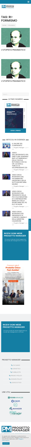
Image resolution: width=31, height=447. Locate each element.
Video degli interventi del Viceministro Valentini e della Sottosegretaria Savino (19, 179)
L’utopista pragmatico (13, 50)
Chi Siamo (16, 365)
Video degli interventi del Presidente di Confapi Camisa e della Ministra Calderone (19, 216)
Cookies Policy (16, 379)
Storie (3, 46)
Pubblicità (16, 372)
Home (4, 25)
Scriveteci (16, 368)
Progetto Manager (19, 147)
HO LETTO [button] (6, 443)
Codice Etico (16, 382)
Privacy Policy (16, 375)
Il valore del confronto (17, 144)
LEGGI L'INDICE (15, 130)
